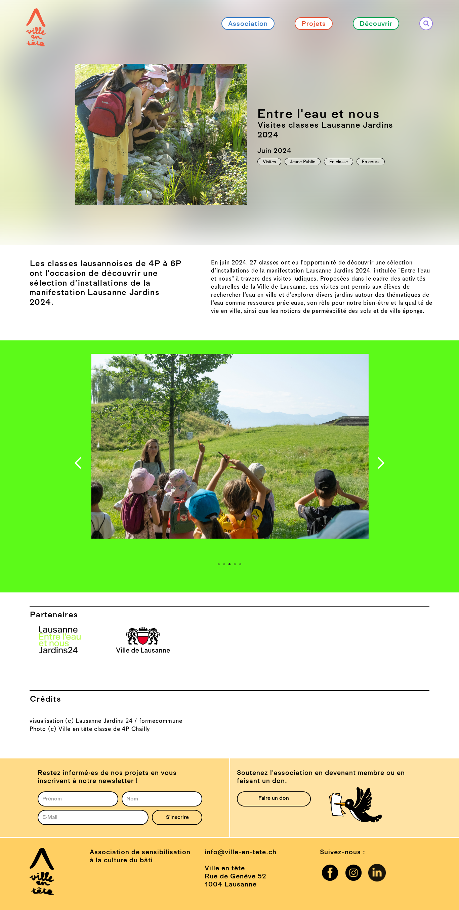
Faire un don (273, 798)
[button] (78, 463)
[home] (36, 16)
